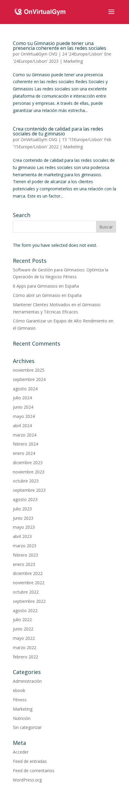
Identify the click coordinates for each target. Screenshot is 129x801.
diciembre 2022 (28, 573)
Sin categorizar (27, 727)
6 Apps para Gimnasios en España (46, 286)
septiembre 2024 (29, 379)
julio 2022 (22, 619)
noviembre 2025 (28, 370)
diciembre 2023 (28, 462)
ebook (19, 690)
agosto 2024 (25, 388)
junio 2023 (23, 518)
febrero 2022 (25, 657)
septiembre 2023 (29, 490)
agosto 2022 (25, 610)
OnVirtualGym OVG (39, 54)
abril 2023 (22, 536)
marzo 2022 (24, 647)
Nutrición (22, 718)
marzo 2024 (24, 435)
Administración (27, 681)
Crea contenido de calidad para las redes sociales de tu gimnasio (58, 131)
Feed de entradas (30, 761)
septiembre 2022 (29, 601)
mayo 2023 (24, 527)
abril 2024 (22, 425)
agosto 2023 (25, 499)
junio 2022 (23, 629)
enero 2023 (24, 564)
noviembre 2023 (28, 472)
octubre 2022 (26, 592)
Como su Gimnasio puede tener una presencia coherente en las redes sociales (59, 45)
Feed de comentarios (33, 770)
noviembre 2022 (28, 582)
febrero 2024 (25, 444)
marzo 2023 (24, 546)
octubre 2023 (26, 481)
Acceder (20, 752)
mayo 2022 (24, 638)
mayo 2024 (24, 416)
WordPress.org (27, 780)
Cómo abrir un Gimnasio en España (47, 295)
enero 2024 (24, 453)
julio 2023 (22, 509)
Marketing (73, 61)
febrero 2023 (25, 555)
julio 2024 (22, 397)
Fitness (20, 700)
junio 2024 (23, 407)
